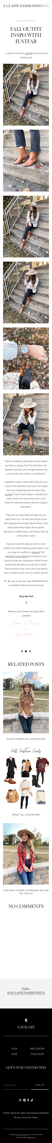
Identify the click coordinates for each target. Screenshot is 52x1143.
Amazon (36, 552)
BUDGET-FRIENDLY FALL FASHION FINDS (26, 739)
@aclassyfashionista (26, 993)
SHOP (14, 1054)
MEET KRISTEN (37, 1048)
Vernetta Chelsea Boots (16, 556)
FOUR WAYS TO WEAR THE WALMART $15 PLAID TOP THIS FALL (26, 892)
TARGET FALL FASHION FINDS (26, 814)
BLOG (14, 1048)
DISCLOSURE (37, 1054)
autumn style (26, 20)
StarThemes (31, 1137)
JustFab (28, 53)
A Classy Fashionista (23, 5)
